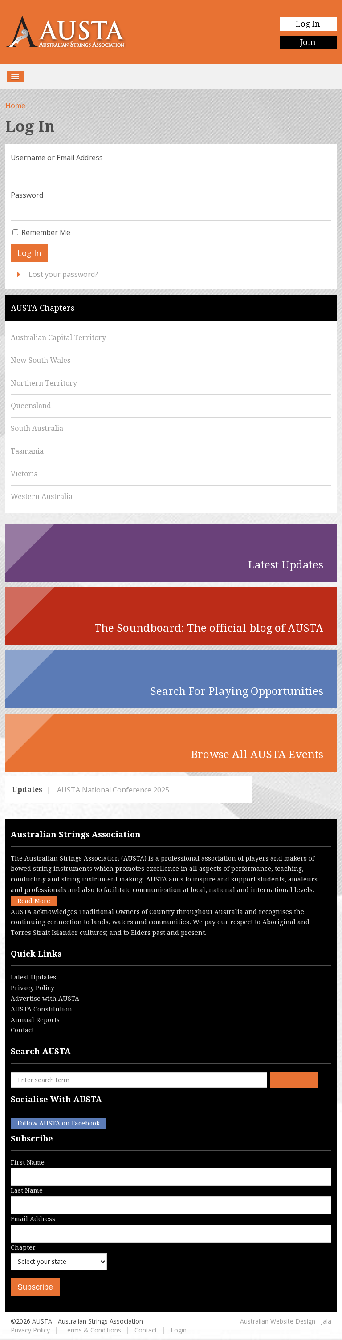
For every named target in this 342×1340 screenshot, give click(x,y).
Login (179, 1330)
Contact (22, 1030)
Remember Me (45, 232)
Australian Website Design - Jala (285, 1321)
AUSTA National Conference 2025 (113, 790)
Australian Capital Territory (58, 337)
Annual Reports (35, 1019)
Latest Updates (33, 977)
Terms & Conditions (92, 1330)
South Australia (37, 428)
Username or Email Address (57, 157)
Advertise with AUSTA (45, 998)
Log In (308, 23)
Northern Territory (44, 383)
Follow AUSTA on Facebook (58, 1123)
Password (27, 195)
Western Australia (42, 496)
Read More (33, 901)
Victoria (24, 474)
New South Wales (40, 360)
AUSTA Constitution (41, 1009)
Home (15, 105)
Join (308, 42)
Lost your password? (63, 274)
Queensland (31, 406)
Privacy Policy (32, 987)
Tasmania (27, 451)
